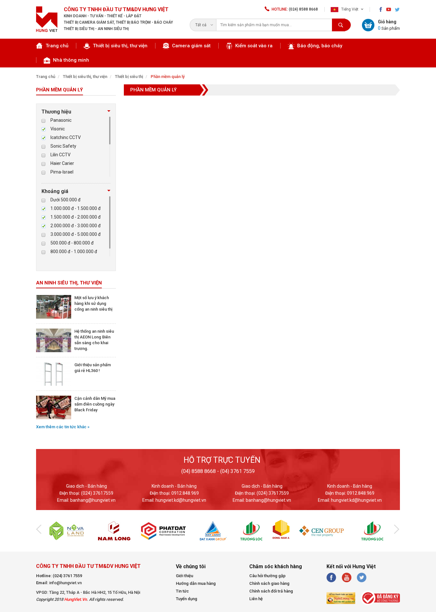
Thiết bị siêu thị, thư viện (119, 46)
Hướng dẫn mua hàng (196, 583)
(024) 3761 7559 (67, 575)
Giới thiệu (184, 575)
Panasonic (60, 120)
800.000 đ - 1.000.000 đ (73, 251)
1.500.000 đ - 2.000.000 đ (75, 217)
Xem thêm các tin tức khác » (62, 426)
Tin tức (182, 591)
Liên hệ (256, 598)
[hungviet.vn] (46, 30)
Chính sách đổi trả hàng (271, 591)
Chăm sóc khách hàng (275, 566)
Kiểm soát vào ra (253, 46)
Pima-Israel (61, 171)
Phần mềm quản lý (167, 76)
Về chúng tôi (191, 566)
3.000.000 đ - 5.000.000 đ (75, 234)
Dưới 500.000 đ (65, 199)
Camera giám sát (191, 46)
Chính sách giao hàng (269, 583)
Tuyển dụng (186, 598)
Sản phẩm (389, 28)
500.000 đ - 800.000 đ (72, 242)
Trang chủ (57, 46)
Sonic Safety (63, 146)
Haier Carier (62, 163)
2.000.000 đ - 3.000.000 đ (75, 225)
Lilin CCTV (60, 154)
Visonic (57, 128)
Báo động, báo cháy (319, 46)
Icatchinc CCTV (65, 137)
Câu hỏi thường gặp (267, 575)
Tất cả (201, 25)
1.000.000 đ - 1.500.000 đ (75, 208)
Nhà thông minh (70, 60)
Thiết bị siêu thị (129, 76)
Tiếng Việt (349, 9)
